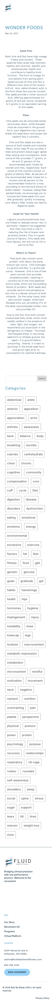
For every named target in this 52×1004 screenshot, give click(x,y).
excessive (14, 545)
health (11, 599)
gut (41, 581)
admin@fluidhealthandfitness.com (23, 959)
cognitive (13, 472)
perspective (30, 717)
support (26, 807)
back (10, 436)
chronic (26, 463)
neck (10, 689)
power (11, 735)
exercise (33, 545)
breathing (13, 445)
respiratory (14, 762)
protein (27, 735)
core (36, 481)
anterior (12, 409)
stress (39, 798)
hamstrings (29, 590)
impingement (16, 617)
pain (33, 708)
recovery (13, 753)
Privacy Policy (42, 998)
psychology (15, 744)
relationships (35, 753)
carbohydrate (33, 454)
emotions (13, 526)
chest (11, 463)
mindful (37, 671)
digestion (13, 499)
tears (10, 816)
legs (28, 635)
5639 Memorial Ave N (16, 950)
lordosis (12, 644)
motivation (14, 680)
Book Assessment (17, 972)
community (34, 472)
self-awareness (18, 780)
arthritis (12, 427)
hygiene (32, 608)
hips (24, 599)
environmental (17, 535)
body (40, 436)
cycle (22, 490)
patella (11, 717)
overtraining (15, 708)
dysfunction (34, 508)
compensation (17, 481)
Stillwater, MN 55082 (15, 953)
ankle (31, 400)
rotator (11, 771)
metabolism (15, 662)
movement (35, 680)
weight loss (31, 825)
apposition (31, 409)
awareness (31, 427)
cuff (10, 490)
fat (25, 554)
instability (13, 626)
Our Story (9, 922)
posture (30, 726)
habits (11, 590)
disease (31, 499)
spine (25, 798)
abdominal (14, 400)
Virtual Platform (12, 936)
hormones (14, 608)
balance (25, 436)
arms (33, 418)
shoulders (14, 789)
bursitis (31, 445)
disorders (13, 508)
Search (42, 378)
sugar (11, 807)
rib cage (34, 762)
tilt (22, 816)
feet (35, 554)
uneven (12, 825)
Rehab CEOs (25, 987)
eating (11, 517)
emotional (28, 517)
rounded (28, 771)
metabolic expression (22, 653)
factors (12, 554)
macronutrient (34, 644)
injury (35, 617)
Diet (35, 490)
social (11, 798)
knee (29, 626)
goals (10, 581)
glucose (29, 572)
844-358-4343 (11, 965)
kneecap (13, 635)
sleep (30, 789)
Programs (9, 931)
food (26, 563)
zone (10, 834)
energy (31, 526)
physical (13, 726)
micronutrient (16, 671)
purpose (35, 744)
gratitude (27, 581)
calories (12, 454)
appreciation (15, 418)
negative (26, 689)
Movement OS (12, 926)
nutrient (12, 698)
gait (37, 563)
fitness (12, 563)
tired (33, 816)
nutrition (30, 698)
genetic (12, 572)
